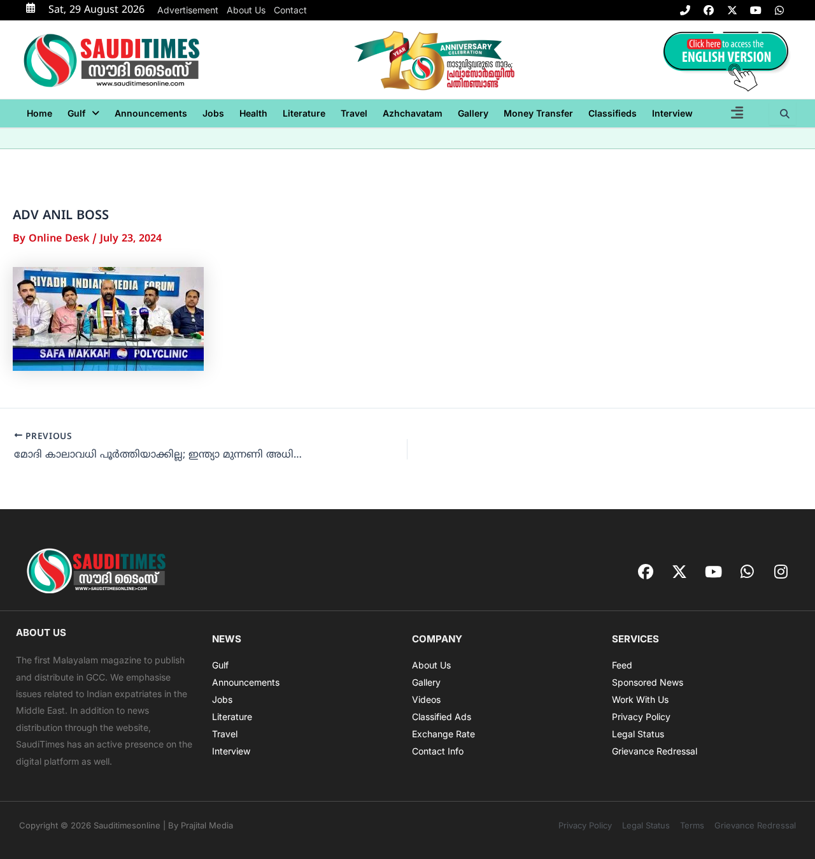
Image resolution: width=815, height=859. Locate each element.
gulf (76, 113)
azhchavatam (413, 113)
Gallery (473, 113)
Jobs (213, 113)
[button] (83, 113)
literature (304, 113)
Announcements (151, 113)
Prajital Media (207, 825)
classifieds (612, 113)
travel (354, 113)
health (253, 113)
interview (672, 113)
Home (39, 113)
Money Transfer (538, 113)
